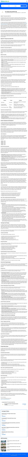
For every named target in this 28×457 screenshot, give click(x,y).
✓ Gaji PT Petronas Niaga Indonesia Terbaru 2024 (14, 449)
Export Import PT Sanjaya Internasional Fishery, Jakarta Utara (10, 427)
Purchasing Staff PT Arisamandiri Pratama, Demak (9, 418)
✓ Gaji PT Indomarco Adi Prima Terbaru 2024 (13, 440)
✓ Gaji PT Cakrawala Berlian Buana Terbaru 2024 (13, 446)
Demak (2, 419)
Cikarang (12, 405)
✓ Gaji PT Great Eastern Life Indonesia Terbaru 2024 (14, 443)
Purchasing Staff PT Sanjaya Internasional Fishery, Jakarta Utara (11, 422)
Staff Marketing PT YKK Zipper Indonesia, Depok (9, 413)
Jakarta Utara (3, 424)
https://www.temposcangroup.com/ (5, 399)
